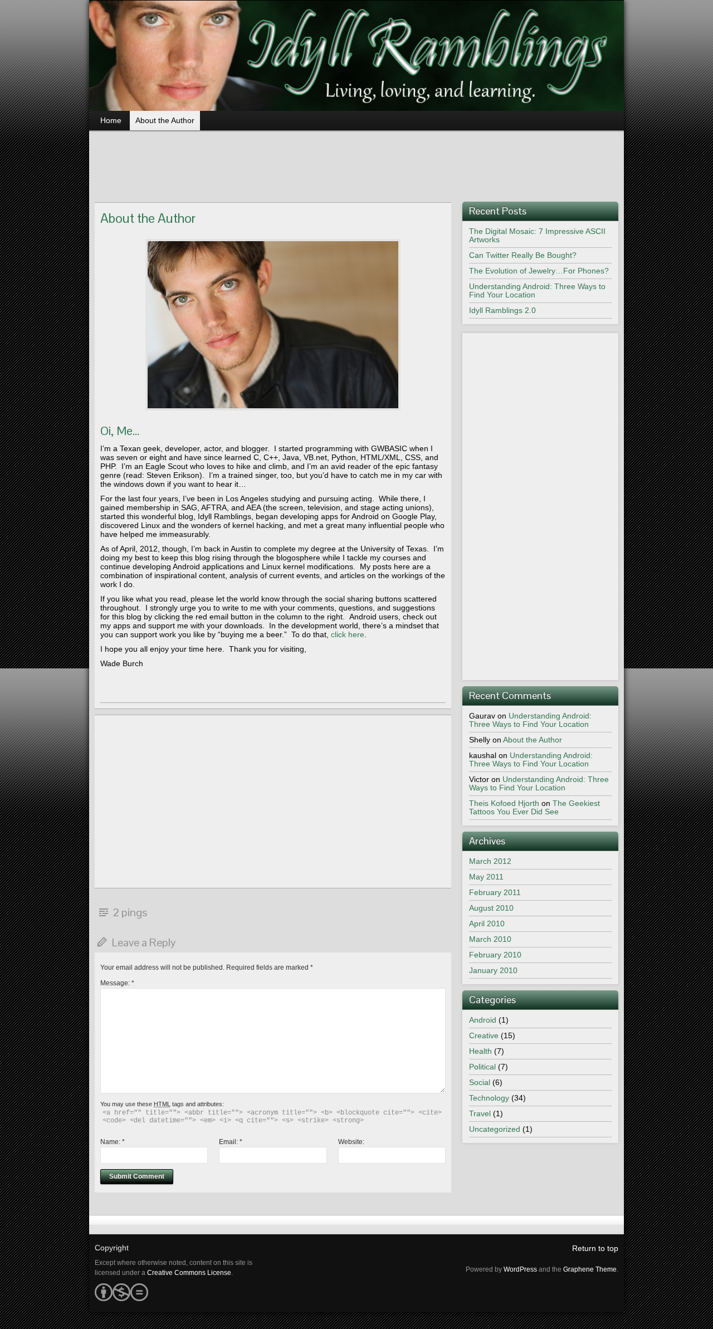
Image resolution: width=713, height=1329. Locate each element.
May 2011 (486, 876)
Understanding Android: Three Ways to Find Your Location (537, 290)
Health (480, 1051)
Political (482, 1066)
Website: (351, 1142)
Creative (484, 1035)
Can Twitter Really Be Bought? (523, 255)
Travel (480, 1113)
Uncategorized (494, 1129)
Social (479, 1082)
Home (110, 120)
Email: (230, 1142)
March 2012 (490, 861)
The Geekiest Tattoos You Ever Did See (534, 807)
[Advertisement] (356, 163)
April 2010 (487, 923)
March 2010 (490, 939)
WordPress (520, 1269)
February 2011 (495, 892)
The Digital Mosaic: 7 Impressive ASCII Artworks (537, 235)
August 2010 (491, 907)
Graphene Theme (590, 1269)
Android (482, 1019)
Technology (489, 1097)
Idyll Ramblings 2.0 (502, 310)
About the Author (164, 120)
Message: (117, 983)
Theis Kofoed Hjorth (504, 803)
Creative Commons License (189, 1273)
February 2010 (495, 954)
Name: (112, 1142)
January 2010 (493, 970)
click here (347, 634)
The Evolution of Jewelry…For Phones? (539, 270)
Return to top (595, 1248)
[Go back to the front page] (356, 56)
